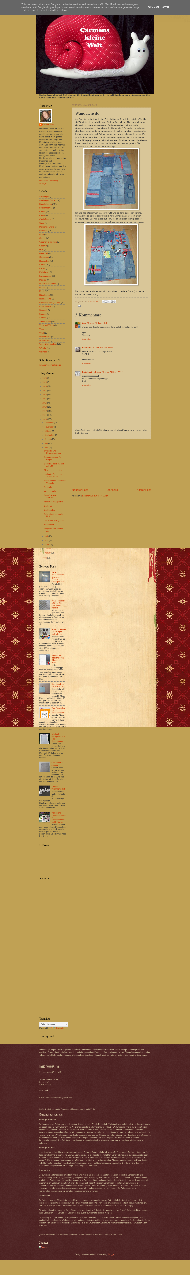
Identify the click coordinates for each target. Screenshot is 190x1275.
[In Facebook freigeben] (111, 301)
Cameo (42, 212)
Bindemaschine (46, 208)
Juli (46, 443)
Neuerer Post (80, 489)
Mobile (42, 287)
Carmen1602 (48, 125)
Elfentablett (49, 525)
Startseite (112, 489)
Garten (42, 238)
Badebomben (49, 510)
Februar (48, 549)
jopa (84, 323)
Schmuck (43, 310)
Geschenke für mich (48, 242)
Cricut (41, 223)
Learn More (153, 7)
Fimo (41, 234)
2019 (44, 382)
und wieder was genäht (54, 520)
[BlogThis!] (105, 301)
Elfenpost (43, 230)
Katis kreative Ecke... (91, 372)
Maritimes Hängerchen (53, 502)
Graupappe (44, 257)
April (47, 540)
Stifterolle (48, 487)
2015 (44, 399)
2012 (44, 411)
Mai (46, 536)
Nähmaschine (45, 299)
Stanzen (42, 314)
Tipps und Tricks (46, 325)
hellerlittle (86, 348)
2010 (44, 419)
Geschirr (43, 246)
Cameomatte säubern (57, 764)
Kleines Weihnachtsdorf (58, 788)
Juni (47, 447)
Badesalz (48, 506)
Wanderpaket (45, 337)
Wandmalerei (44, 340)
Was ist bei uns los (47, 344)
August (48, 439)
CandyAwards (45, 219)
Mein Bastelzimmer (47, 283)
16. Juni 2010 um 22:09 (102, 348)
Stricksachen (45, 321)
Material (42, 280)
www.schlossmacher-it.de (50, 365)
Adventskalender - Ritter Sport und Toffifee (59, 631)
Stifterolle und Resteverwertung (52, 452)
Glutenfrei (43, 253)
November (49, 427)
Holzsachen (44, 261)
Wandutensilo (50, 491)
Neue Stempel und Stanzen (52, 496)
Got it (165, 7)
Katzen (42, 268)
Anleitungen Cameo (47, 200)
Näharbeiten (44, 295)
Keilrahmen (44, 272)
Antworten (86, 339)
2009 (44, 558)
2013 (44, 407)
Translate (60, 1028)
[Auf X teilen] (108, 301)
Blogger (111, 1254)
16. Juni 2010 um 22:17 (112, 372)
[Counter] (43, 1247)
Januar (48, 553)
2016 (44, 394)
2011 (44, 415)
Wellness (43, 352)
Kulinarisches (45, 276)
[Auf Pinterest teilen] (114, 301)
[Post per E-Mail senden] (79, 305)
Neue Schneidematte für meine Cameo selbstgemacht (58, 577)
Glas (41, 249)
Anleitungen (44, 196)
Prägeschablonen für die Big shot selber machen (58, 604)
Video (41, 329)
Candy (42, 215)
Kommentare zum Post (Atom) (95, 496)
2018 (44, 386)
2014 (44, 403)
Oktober (48, 431)
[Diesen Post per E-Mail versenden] (103, 301)
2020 (44, 378)
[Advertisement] (111, 463)
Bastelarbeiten (45, 204)
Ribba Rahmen (45, 306)
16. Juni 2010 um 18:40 (97, 323)
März (47, 544)
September (50, 435)
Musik (42, 291)
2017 (44, 390)
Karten (42, 265)
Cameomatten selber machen (58, 685)
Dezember (49, 423)
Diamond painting (46, 227)
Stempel (42, 318)
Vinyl (41, 333)
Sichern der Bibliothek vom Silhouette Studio (58, 659)
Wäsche (42, 348)
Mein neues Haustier (53, 470)
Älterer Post (144, 489)
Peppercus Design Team (49, 302)
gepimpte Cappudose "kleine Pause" (53, 475)
